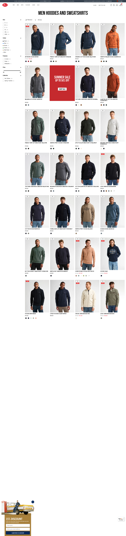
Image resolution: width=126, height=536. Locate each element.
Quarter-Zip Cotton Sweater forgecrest (108, 100)
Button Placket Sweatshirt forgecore (36, 271)
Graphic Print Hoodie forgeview (59, 143)
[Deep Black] (28, 149)
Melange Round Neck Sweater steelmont (62, 186)
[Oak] (56, 61)
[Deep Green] (53, 61)
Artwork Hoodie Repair (31, 57)
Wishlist (117, 5)
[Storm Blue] (28, 105)
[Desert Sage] (111, 191)
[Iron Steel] (106, 61)
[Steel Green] (26, 149)
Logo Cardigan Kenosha (107, 313)
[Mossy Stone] (28, 233)
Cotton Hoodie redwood (32, 229)
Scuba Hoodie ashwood (107, 229)
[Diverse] (51, 318)
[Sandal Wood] (76, 276)
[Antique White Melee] (79, 105)
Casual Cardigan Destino (82, 313)
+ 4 (89, 275)
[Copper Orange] (101, 61)
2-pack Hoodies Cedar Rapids (58, 313)
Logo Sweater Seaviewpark (108, 186)
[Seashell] (76, 318)
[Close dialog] (32, 501)
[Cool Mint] (31, 318)
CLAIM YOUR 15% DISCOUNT (18, 533)
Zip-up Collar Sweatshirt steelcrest (86, 143)
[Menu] (124, 518)
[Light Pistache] (84, 276)
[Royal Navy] (51, 61)
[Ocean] (79, 276)
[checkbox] (12, 23)
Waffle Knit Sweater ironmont (59, 271)
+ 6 (114, 190)
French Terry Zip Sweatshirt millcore (36, 143)
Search (114, 5)
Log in (111, 5)
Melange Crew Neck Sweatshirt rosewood (109, 143)
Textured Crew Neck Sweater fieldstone (37, 186)
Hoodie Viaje (104, 271)
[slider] (3, 70)
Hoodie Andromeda (30, 313)
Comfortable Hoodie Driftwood (84, 271)
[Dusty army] (31, 61)
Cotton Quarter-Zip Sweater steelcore (87, 186)
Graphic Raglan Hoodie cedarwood (110, 57)
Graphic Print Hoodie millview (83, 229)
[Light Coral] (36, 318)
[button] (12, 20)
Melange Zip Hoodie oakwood (33, 99)
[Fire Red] (28, 61)
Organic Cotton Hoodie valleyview (85, 57)
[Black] (101, 191)
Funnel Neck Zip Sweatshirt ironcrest (61, 229)
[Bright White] (81, 276)
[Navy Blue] (26, 61)
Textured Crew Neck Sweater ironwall (86, 99)
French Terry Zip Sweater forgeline (60, 57)
